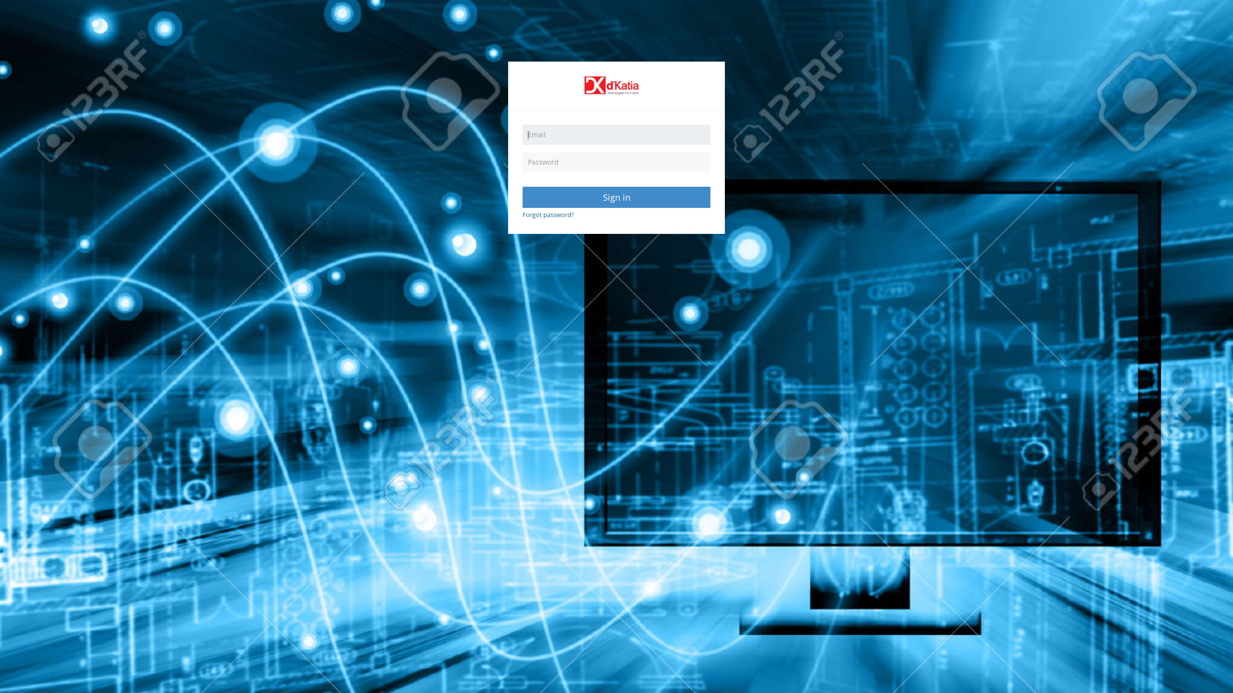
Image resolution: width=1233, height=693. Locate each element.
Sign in (616, 197)
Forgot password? (548, 214)
